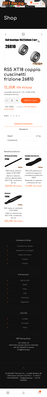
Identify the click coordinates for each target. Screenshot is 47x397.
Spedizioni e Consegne (25, 250)
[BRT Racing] (14, 4)
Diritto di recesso (25, 255)
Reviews (23, 129)
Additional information (23, 124)
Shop (25, 289)
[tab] (23, 124)
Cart (25, 293)
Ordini (25, 285)
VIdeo (25, 327)
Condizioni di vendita (25, 246)
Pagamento (25, 302)
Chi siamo (25, 323)
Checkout (25, 298)
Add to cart (30, 100)
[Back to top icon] (23, 367)
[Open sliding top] (44, 2)
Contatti (25, 319)
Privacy (25, 263)
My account (24, 280)
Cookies (25, 259)
